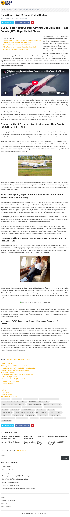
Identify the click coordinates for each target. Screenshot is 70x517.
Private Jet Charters (41, 412)
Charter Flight (5, 399)
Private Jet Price (30, 415)
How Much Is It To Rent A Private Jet (11, 407)
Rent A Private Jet (6, 420)
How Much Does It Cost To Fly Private (39, 401)
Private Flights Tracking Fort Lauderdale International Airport (18, 368)
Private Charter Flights (28, 409)
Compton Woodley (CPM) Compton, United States (15, 370)
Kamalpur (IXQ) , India (7, 363)
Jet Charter (5, 409)
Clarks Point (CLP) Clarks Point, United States (15, 479)
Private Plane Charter (46, 418)
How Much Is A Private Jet (9, 396)
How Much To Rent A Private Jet (52, 407)
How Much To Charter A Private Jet (32, 407)
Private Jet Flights (18, 415)
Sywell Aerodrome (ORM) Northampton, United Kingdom (18, 488)
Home (3, 9)
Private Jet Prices (42, 415)
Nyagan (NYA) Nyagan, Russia (57, 436)
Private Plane (34, 418)
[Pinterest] (32, 22)
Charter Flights (16, 399)
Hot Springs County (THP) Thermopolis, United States (17, 366)
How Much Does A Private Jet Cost (49, 399)
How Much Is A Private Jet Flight (52, 404)
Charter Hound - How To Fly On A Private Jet (36, 513)
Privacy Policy (5, 392)
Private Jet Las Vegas (7, 383)
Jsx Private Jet (15, 409)
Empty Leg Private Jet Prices (10, 442)
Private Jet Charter (6, 394)
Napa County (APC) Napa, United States (18, 359)
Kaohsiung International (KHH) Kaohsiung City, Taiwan (18, 476)
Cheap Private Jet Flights (30, 399)
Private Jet (51, 409)
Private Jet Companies (56, 412)
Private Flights (41, 409)
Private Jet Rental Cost (8, 418)
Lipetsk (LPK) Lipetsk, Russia (10, 377)
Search (3, 455)
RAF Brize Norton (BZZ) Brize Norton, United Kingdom (17, 374)
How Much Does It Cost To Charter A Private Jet (14, 401)
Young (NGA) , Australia (7, 372)
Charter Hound (5, 18)
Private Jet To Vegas (22, 418)
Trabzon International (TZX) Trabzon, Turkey (13, 379)
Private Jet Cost (6, 415)
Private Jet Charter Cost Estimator (24, 412)
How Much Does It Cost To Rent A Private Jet (13, 404)
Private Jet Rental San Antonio (10, 381)
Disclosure (4, 390)
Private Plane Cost (60, 418)
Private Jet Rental (12, 9)
